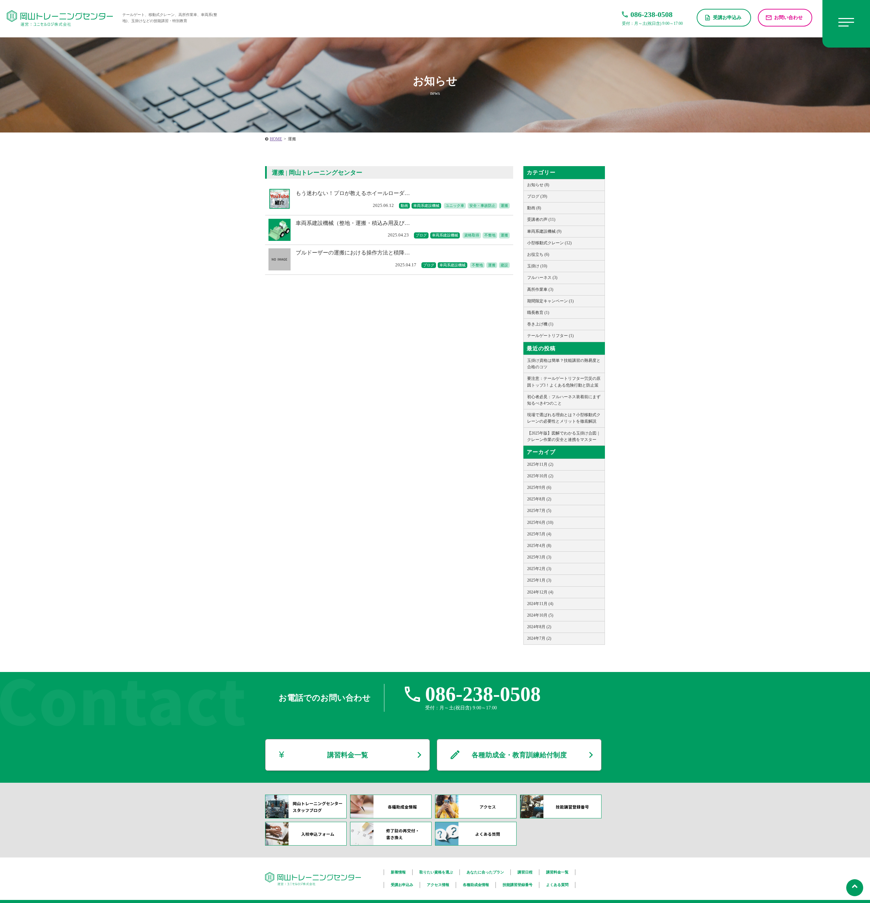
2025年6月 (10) (540, 522)
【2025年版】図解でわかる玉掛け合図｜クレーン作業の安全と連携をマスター (564, 436)
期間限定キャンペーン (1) (550, 301)
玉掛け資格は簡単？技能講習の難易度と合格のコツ (564, 363)
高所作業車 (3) (540, 289)
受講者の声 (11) (541, 219)
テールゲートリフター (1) (550, 335)
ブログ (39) (537, 196)
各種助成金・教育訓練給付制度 (519, 755)
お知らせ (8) (538, 184)
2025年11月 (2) (540, 464)
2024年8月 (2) (539, 626)
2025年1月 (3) (539, 580)
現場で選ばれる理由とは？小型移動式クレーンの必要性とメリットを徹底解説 (564, 418)
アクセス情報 (438, 885)
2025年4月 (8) (539, 545)
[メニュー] (846, 24)
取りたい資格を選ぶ (436, 872)
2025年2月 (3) (539, 568)
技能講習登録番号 (518, 885)
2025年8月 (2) (539, 499)
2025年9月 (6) (539, 487)
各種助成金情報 (476, 885)
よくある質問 (557, 885)
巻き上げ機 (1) (540, 324)
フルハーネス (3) (542, 277)
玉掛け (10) (537, 266)
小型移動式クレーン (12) (549, 243)
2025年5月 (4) (539, 534)
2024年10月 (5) (540, 615)
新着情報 (398, 872)
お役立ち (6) (538, 254)
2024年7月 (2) (539, 638)
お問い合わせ (788, 17)
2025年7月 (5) (539, 510)
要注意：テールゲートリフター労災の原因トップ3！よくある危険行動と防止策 (564, 381)
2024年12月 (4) (540, 592)
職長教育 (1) (538, 312)
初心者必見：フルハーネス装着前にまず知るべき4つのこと (564, 400)
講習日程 (525, 872)
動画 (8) (534, 208)
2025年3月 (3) (539, 557)
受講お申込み (727, 17)
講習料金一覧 (347, 755)
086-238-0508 (483, 694)
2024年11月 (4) (540, 603)
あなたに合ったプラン (485, 872)
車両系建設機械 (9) (544, 231)
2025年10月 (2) (540, 476)
